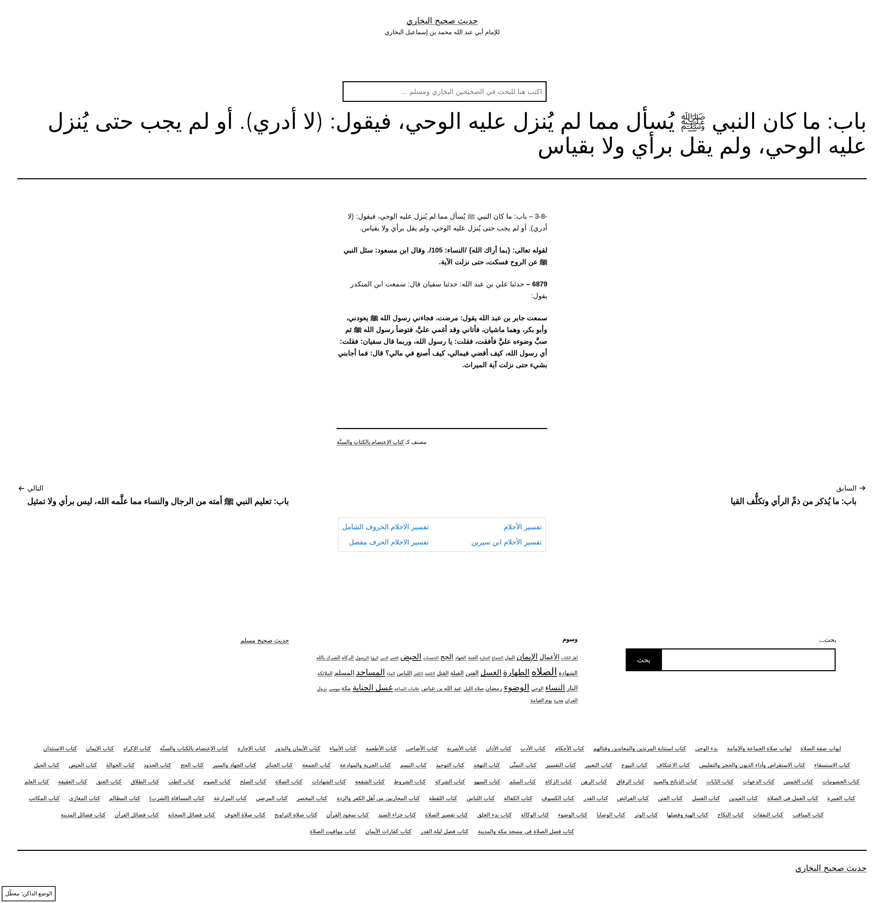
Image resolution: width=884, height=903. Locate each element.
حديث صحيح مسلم (264, 640)
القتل (443, 673)
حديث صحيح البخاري (442, 21)
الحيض (410, 656)
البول (510, 657)
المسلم (344, 672)
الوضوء (516, 687)
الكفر (418, 673)
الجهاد (460, 657)
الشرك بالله (328, 657)
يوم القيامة (541, 700)
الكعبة (430, 673)
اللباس (404, 673)
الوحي (537, 688)
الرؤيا (374, 658)
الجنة (473, 657)
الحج (446, 657)
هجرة (558, 700)
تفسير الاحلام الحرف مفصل (389, 542)
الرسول (362, 657)
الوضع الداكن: (36, 893)
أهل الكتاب (569, 658)
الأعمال (549, 657)
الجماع (497, 657)
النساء (555, 687)
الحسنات (431, 657)
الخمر (394, 658)
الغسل (490, 672)
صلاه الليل (473, 688)
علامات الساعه (407, 688)
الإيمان (527, 656)
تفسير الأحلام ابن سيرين (506, 542)
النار (572, 688)
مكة (346, 688)
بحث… (827, 639)
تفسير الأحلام (523, 527)
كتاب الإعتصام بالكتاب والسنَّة (370, 442)
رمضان (494, 688)
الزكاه (348, 657)
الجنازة (485, 658)
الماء (391, 673)
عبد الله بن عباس (441, 688)
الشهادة (568, 672)
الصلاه (544, 671)
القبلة (457, 672)
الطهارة (516, 672)
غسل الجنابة (373, 687)
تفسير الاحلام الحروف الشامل (385, 527)
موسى (334, 688)
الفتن (472, 672)
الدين (384, 658)
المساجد (370, 672)
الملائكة (325, 673)
